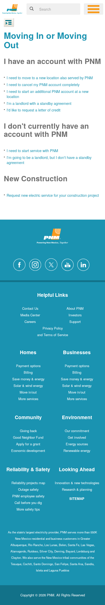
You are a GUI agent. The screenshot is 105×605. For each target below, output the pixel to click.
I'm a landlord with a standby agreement (39, 103)
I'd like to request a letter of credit (33, 109)
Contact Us (30, 308)
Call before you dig (28, 502)
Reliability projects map (28, 482)
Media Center (30, 315)
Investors (75, 315)
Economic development (28, 450)
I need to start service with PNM (32, 150)
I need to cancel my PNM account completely (43, 84)
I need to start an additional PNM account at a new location (47, 94)
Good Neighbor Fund (28, 437)
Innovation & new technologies (77, 482)
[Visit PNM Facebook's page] (20, 264)
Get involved (77, 437)
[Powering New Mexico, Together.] (12, 8)
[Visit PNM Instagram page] (36, 264)
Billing (28, 372)
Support (75, 321)
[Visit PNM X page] (52, 264)
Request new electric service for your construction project (53, 195)
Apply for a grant (28, 444)
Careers (30, 321)
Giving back (28, 430)
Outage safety (28, 489)
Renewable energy (76, 450)
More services (28, 398)
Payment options (28, 365)
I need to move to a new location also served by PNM (50, 77)
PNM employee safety (28, 496)
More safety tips (28, 509)
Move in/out (28, 392)
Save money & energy (28, 379)
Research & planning (77, 489)
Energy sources (77, 444)
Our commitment (77, 430)
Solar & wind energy (28, 385)
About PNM (75, 308)
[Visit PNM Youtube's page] (68, 264)
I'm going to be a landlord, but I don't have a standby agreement (49, 160)
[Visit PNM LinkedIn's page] (84, 264)
